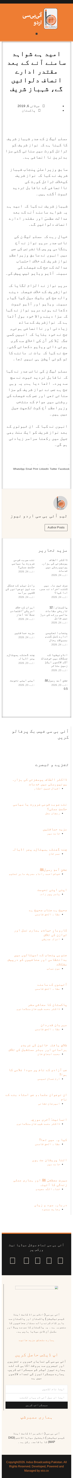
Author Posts (56, 527)
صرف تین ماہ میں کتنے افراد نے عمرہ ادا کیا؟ (53, 589)
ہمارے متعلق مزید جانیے (37, 1340)
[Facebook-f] (60, 1260)
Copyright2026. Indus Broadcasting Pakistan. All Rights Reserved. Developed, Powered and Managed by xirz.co (36, 1466)
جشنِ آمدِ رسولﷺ (56, 680)
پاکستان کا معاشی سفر (47, 1004)
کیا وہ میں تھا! (53, 1140)
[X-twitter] (49, 1260)
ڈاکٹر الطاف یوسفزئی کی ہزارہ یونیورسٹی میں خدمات (54, 565)
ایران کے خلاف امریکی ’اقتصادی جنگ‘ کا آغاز (22, 611)
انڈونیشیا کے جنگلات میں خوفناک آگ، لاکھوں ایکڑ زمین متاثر (54, 660)
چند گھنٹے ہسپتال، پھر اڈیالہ (20, 656)
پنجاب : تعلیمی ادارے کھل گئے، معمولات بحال (56, 636)
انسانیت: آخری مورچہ (48, 1119)
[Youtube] (37, 1260)
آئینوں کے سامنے (52, 984)
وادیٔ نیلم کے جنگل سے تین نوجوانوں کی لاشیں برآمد (20, 589)
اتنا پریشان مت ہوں (49, 1160)
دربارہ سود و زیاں (50, 1205)
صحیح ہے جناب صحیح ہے (48, 910)
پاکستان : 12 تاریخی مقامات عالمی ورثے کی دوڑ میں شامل (54, 613)
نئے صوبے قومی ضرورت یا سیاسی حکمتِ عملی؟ (23, 563)
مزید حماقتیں (24, 633)
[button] (37, 34)
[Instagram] (12, 1260)
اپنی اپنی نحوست (22, 680)
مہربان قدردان (54, 1025)
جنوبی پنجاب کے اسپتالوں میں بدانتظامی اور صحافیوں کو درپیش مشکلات (37, 959)
